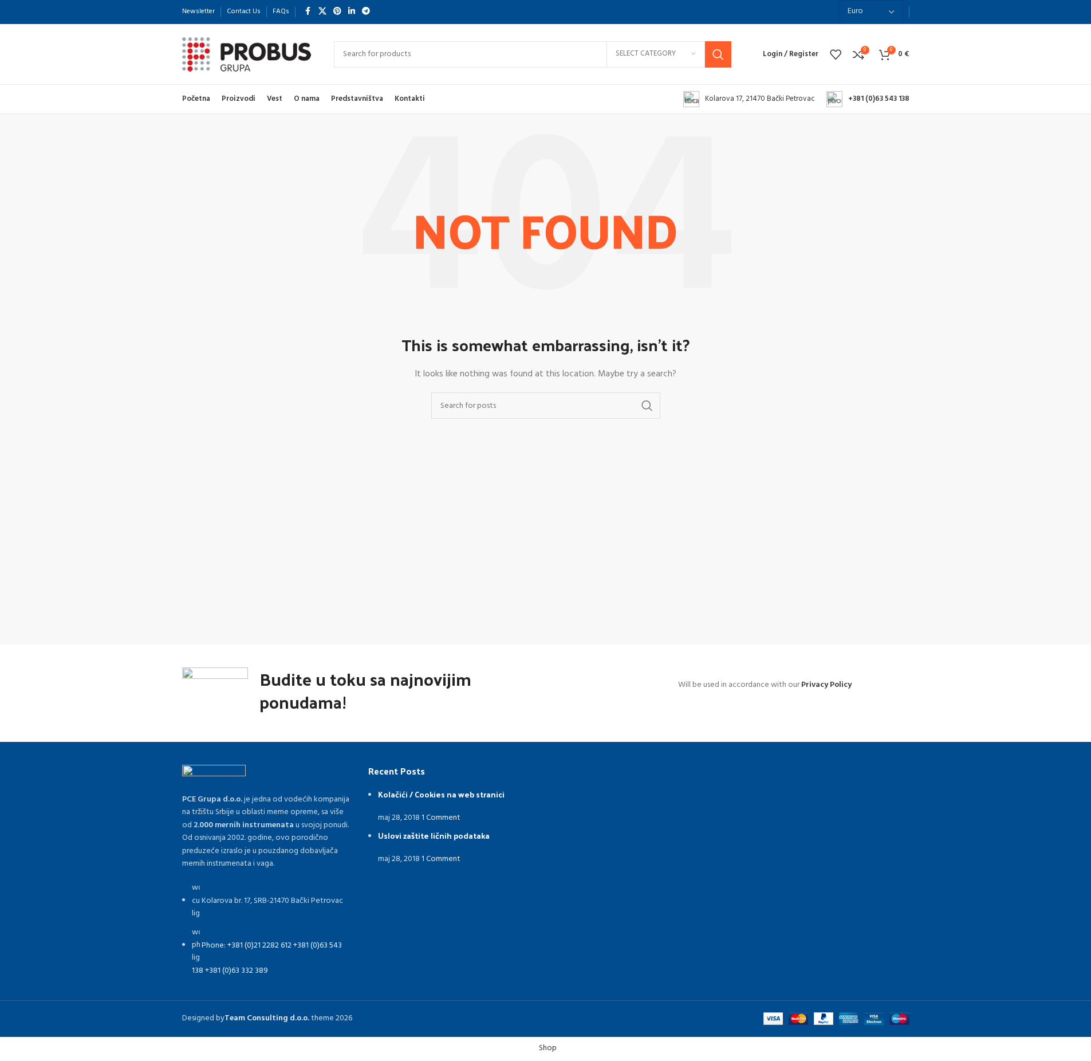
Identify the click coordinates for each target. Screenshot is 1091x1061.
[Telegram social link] (366, 11)
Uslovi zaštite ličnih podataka (434, 835)
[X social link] (322, 11)
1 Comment (441, 817)
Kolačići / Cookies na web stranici (441, 794)
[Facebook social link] (308, 11)
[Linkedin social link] (352, 11)
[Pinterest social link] (337, 11)
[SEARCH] (718, 54)
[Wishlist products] (835, 54)
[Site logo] (246, 54)
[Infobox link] (749, 99)
